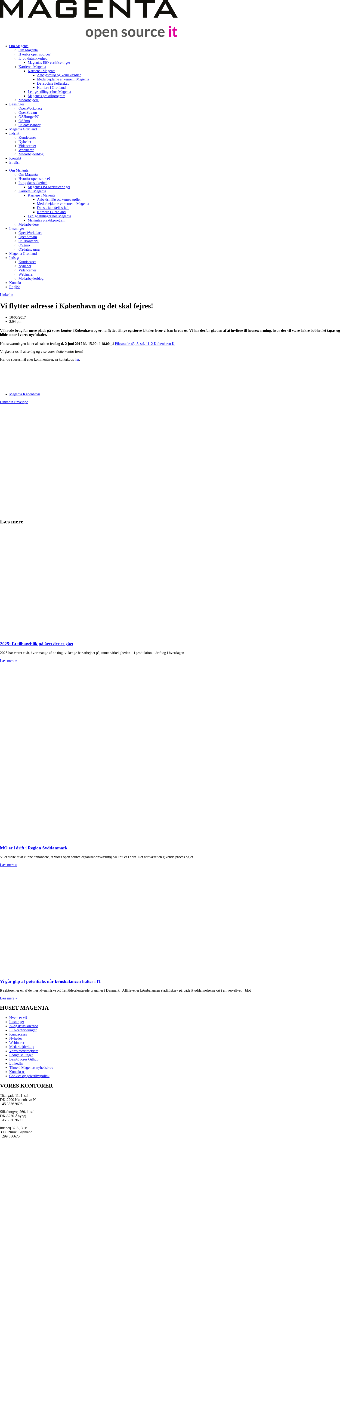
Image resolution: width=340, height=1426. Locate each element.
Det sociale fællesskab (53, 83)
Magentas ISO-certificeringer (49, 63)
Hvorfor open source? (34, 54)
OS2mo (24, 121)
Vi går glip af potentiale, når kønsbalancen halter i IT (50, 981)
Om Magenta (18, 46)
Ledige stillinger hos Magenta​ (49, 92)
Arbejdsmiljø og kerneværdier (59, 75)
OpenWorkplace (30, 108)
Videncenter (27, 146)
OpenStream (28, 112)
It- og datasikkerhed (33, 58)
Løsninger (16, 104)
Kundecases (27, 137)
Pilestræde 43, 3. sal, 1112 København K (145, 344)
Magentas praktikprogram (46, 96)
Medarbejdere (29, 100)
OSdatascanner (29, 125)
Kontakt (15, 158)
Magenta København (24, 394)
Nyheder (25, 142)
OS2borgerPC (29, 117)
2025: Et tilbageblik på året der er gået (36, 643)
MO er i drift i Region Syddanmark (34, 847)
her (77, 359)
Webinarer (26, 150)
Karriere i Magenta (32, 67)
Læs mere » (8, 661)
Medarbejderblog (31, 154)
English (14, 162)
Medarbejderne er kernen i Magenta (63, 79)
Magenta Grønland (23, 129)
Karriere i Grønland (51, 87)
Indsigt (14, 133)
